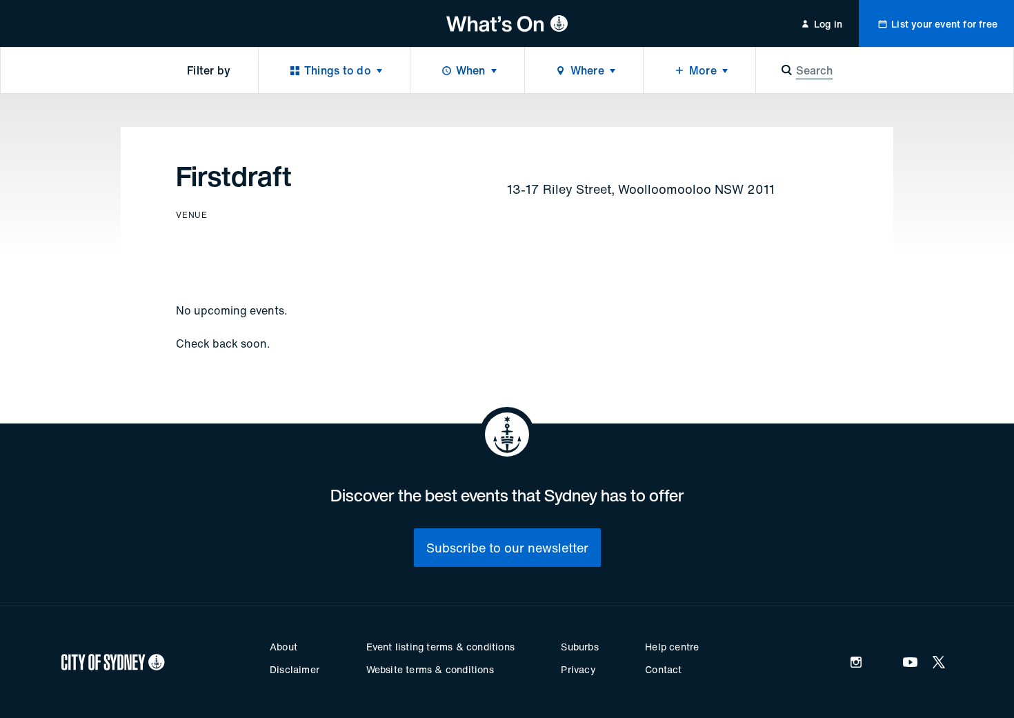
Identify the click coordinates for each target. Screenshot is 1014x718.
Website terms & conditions (430, 669)
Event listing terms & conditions (440, 646)
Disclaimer (294, 669)
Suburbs (579, 646)
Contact (663, 669)
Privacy (578, 669)
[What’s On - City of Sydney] (507, 23)
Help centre (672, 646)
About (283, 646)
